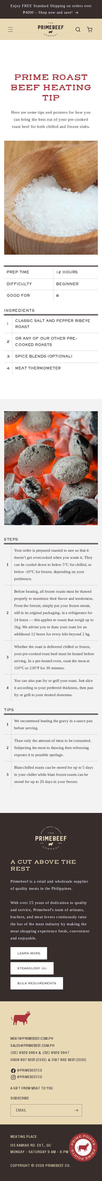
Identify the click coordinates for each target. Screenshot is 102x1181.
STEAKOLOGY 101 (32, 968)
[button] (10, 29)
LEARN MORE (28, 953)
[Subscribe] (76, 1110)
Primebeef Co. (58, 1165)
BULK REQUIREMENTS (36, 983)
